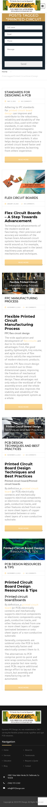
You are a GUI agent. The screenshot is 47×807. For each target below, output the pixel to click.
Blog (5, 766)
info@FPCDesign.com (16, 788)
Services (7, 755)
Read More (23, 160)
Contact (28, 766)
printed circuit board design (18, 112)
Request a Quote (31, 761)
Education (7, 761)
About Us (28, 750)
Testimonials (30, 755)
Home (4, 72)
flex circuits (30, 341)
